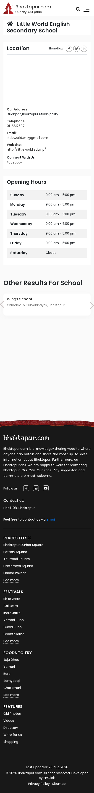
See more (11, 580)
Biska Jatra (11, 599)
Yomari (9, 666)
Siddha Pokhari (14, 573)
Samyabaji (11, 680)
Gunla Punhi (12, 627)
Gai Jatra (10, 606)
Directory (10, 727)
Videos (8, 720)
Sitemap (59, 783)
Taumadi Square (16, 559)
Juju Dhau (11, 659)
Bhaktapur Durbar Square (23, 545)
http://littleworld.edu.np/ (26, 149)
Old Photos (12, 713)
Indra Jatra (12, 613)
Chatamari (12, 687)
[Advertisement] (47, 374)
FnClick (49, 778)
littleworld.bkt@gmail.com (27, 137)
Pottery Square (15, 552)
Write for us (12, 734)
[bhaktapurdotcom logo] (26, 438)
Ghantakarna (13, 634)
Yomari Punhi (13, 620)
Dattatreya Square (18, 566)
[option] (47, 304)
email (51, 519)
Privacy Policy (39, 783)
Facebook (14, 162)
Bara (6, 673)
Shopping (10, 741)
